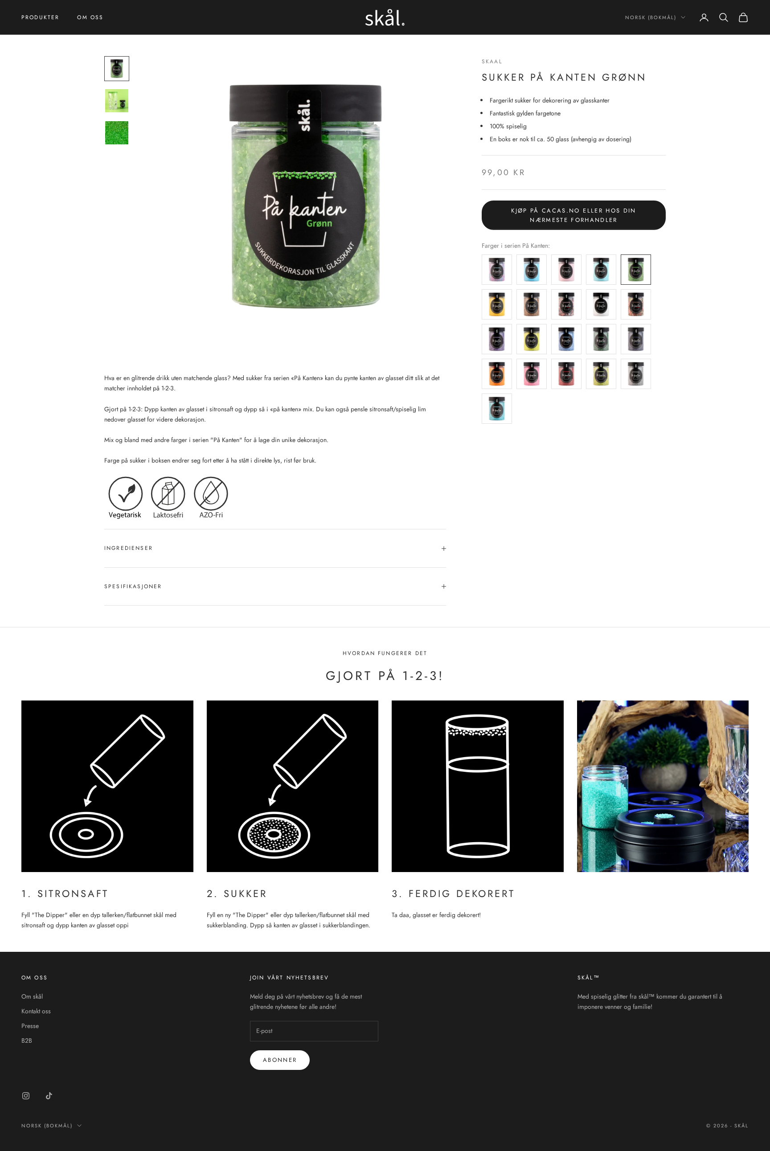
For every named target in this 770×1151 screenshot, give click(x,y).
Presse (30, 1025)
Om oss (90, 17)
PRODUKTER (40, 17)
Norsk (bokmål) (650, 17)
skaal (492, 61)
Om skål (32, 996)
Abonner (280, 1060)
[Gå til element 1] (116, 68)
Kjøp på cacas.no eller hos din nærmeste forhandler (573, 215)
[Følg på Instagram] (25, 1095)
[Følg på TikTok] (49, 1095)
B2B (26, 1040)
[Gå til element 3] (116, 132)
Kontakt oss (36, 1011)
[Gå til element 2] (116, 100)
